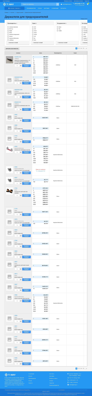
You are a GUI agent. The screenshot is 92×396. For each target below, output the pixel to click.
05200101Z (17, 102)
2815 (15, 273)
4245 (15, 146)
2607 (15, 284)
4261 (15, 326)
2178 (15, 208)
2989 (15, 125)
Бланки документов (54, 385)
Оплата (51, 380)
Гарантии (51, 383)
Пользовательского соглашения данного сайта (76, 390)
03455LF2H (17, 57)
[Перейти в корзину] (87, 4)
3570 (15, 219)
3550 (15, 295)
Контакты (63, 8)
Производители (31, 8)
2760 (15, 240)
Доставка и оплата (78, 1)
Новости (30, 383)
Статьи (40, 8)
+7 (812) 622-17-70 (73, 380)
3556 (15, 315)
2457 (15, 347)
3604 (15, 230)
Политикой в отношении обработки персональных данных (44, 390)
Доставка (46, 8)
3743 (15, 188)
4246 (15, 167)
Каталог (30, 376)
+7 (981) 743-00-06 (73, 382)
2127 (15, 336)
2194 (15, 136)
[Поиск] (57, 4)
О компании (55, 8)
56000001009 (18, 89)
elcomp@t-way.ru (67, 4)
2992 (15, 114)
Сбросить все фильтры (12, 48)
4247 (15, 177)
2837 (15, 261)
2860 (15, 251)
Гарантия (87, 1)
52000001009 (18, 77)
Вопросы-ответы (68, 1)
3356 (15, 358)
